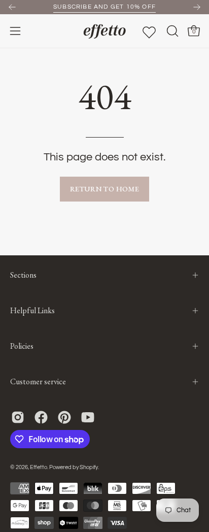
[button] (171, 31)
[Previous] (12, 7)
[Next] (196, 7)
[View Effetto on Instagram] (17, 417)
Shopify (89, 467)
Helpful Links (32, 310)
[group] (104, 7)
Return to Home (104, 188)
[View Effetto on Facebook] (41, 417)
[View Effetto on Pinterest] (64, 417)
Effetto (38, 467)
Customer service (38, 381)
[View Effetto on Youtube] (87, 417)
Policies (21, 346)
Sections (23, 275)
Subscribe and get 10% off (104, 7)
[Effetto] (104, 31)
